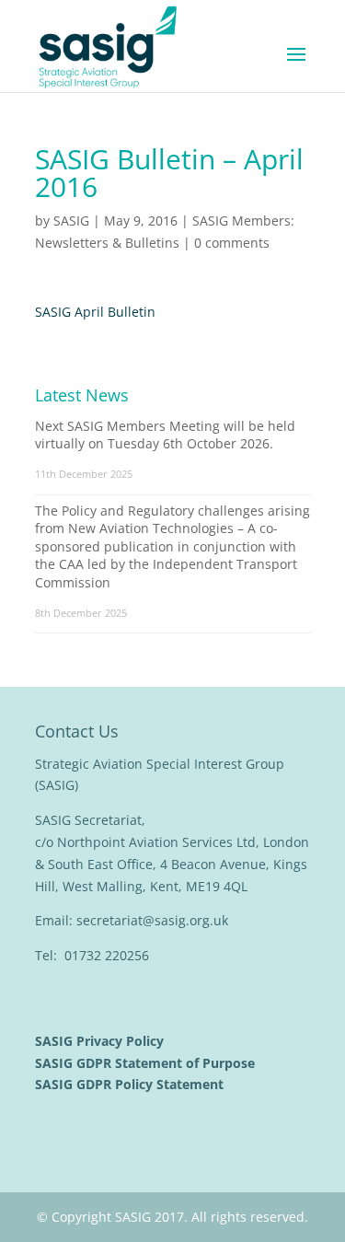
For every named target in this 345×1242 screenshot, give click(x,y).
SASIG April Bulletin (95, 311)
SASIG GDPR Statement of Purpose (147, 1063)
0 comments (232, 242)
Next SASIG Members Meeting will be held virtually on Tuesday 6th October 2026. (165, 435)
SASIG (71, 220)
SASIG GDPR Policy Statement (131, 1084)
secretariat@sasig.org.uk (152, 920)
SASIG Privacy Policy (101, 1041)
